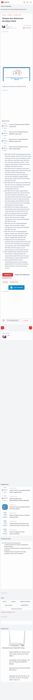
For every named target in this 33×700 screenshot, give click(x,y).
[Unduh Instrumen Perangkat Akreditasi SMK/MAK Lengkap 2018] (5, 136)
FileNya (5, 2)
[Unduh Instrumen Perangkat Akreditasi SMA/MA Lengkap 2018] (5, 143)
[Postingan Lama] (2, 327)
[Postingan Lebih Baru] (30, 327)
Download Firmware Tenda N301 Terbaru (13, 648)
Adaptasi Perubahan (25, 601)
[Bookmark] (3, 321)
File (8, 335)
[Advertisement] (16, 49)
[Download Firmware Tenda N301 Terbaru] (16, 645)
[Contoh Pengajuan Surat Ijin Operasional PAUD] (5, 534)
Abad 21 (5, 601)
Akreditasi (6, 282)
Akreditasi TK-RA (14, 282)
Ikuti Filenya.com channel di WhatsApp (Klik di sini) (13, 9)
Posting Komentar (13, 320)
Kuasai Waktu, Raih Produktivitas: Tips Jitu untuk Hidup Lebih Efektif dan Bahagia (19, 661)
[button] (27, 28)
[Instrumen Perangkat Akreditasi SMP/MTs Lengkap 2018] (5, 129)
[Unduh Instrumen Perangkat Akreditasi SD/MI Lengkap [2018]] (5, 151)
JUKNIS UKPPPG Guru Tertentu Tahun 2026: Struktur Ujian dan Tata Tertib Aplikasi (19, 653)
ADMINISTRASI (24, 605)
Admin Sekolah (8, 605)
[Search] (28, 2)
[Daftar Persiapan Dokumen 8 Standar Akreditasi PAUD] (5, 518)
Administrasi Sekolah (16, 609)
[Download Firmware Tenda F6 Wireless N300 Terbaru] (5, 672)
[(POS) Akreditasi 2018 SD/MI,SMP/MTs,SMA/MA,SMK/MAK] (5, 501)
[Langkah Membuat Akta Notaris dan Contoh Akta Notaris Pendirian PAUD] (5, 526)
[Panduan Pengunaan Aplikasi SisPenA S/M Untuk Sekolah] (5, 509)
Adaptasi (13, 601)
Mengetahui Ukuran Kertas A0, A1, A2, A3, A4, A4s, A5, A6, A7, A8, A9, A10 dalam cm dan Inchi (19, 677)
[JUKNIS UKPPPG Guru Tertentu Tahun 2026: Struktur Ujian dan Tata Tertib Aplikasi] (5, 656)
